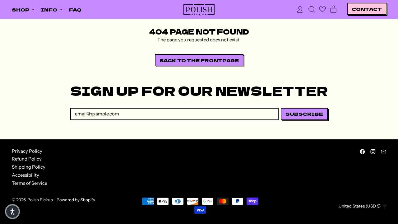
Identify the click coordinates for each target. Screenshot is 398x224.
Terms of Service (29, 183)
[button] (312, 9)
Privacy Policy (27, 151)
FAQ (75, 9)
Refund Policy (27, 159)
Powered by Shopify (76, 199)
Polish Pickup (40, 199)
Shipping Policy (28, 167)
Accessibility (25, 175)
